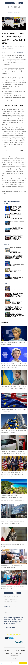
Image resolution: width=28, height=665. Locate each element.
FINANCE (4, 46)
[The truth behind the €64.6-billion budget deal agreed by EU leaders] (14, 577)
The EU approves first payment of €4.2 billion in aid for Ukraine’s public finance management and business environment (13, 388)
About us (9, 653)
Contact (19, 653)
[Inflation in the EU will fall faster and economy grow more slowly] (14, 556)
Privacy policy (20, 650)
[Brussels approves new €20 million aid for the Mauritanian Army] (14, 333)
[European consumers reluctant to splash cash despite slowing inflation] (14, 421)
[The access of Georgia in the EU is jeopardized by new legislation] (14, 400)
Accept (23, 663)
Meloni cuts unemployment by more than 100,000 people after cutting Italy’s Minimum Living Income (13, 545)
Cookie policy (14, 655)
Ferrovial (20, 52)
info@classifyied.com (10, 606)
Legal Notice (7, 650)
